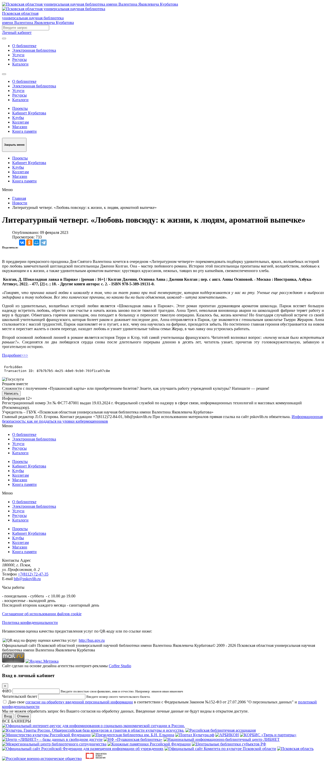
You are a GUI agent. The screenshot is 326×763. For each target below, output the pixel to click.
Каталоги (20, 64)
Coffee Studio (120, 666)
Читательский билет (19, 696)
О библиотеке (24, 46)
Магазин (19, 127)
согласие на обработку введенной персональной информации (79, 702)
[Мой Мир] (36, 242)
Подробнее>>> (15, 355)
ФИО (6, 691)
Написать (11, 393)
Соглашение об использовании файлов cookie (42, 614)
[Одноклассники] (29, 242)
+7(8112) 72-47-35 (33, 574)
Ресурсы (19, 59)
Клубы (18, 117)
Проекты (20, 108)
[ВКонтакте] (22, 242)
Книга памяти (24, 131)
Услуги (18, 55)
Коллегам (20, 122)
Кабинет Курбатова (29, 113)
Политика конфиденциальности (30, 622)
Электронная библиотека (34, 50)
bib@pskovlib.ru (27, 579)
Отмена (23, 716)
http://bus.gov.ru (92, 640)
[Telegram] (43, 242)
